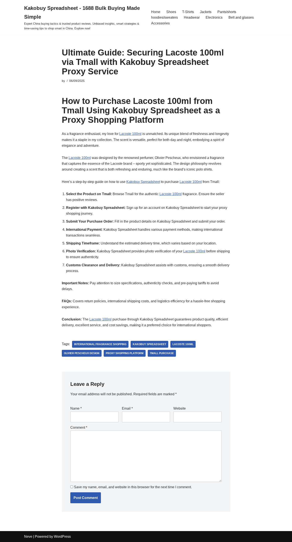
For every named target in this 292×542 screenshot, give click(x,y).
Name (76, 408)
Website (179, 408)
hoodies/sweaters (164, 17)
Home (155, 12)
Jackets (205, 12)
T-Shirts (188, 12)
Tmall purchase (162, 353)
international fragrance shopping (100, 344)
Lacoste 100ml (130, 134)
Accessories (160, 23)
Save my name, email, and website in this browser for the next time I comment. (133, 487)
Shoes (171, 12)
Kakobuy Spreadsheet (143, 182)
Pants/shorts (226, 12)
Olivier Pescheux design (81, 353)
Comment (78, 427)
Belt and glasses (241, 17)
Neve (28, 536)
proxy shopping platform (124, 353)
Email (127, 408)
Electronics (214, 17)
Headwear (192, 17)
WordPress (62, 536)
